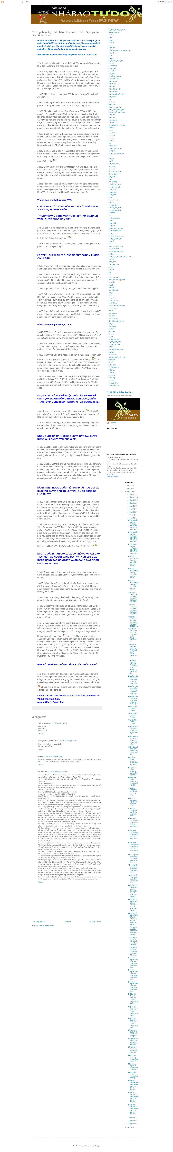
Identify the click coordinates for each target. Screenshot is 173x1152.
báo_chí (111, 63)
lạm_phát (112, 177)
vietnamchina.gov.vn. (116, 349)
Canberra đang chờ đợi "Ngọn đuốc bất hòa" (132, 791)
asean (111, 37)
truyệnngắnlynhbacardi (117, 306)
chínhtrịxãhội (113, 91)
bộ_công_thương (115, 76)
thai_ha (111, 259)
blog (110, 55)
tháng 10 (132, 500)
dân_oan (112, 138)
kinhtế (111, 161)
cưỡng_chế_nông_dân (117, 112)
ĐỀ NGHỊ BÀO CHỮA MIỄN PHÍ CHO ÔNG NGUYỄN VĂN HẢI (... (133, 525)
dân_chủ (112, 135)
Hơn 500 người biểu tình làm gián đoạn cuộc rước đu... (133, 962)
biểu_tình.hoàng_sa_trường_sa (120, 50)
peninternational (114, 218)
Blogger (97, 1146)
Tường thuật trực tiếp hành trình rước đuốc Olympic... (132, 931)
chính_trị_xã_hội (114, 89)
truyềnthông (113, 303)
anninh (111, 35)
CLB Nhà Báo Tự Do (119, 392)
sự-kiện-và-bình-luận (116, 251)
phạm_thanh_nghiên (116, 228)
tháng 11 (132, 497)
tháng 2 (131, 1121)
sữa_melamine (114, 249)
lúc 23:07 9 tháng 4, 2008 (67, 741)
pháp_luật (112, 223)
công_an (112, 102)
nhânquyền (113, 192)
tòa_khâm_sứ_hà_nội (116, 321)
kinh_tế (111, 159)
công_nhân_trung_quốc (117, 110)
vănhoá (111, 352)
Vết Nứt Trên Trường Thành (132, 708)
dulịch (111, 130)
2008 (129, 492)
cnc (110, 99)
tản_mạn (112, 331)
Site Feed (112, 422)
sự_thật (111, 254)
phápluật (112, 226)
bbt (110, 45)
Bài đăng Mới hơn (39, 922)
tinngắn (111, 285)
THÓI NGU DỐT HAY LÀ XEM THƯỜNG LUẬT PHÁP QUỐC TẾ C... (132, 635)
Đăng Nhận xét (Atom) (46, 925)
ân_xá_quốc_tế (114, 367)
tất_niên (111, 334)
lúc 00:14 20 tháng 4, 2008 (59, 772)
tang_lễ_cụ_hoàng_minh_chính (120, 256)
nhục (110, 197)
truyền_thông (113, 300)
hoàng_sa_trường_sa (116, 153)
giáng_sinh (112, 146)
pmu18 (111, 233)
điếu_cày (112, 370)
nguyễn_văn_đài (114, 187)
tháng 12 (132, 494)
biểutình (111, 53)
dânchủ (111, 141)
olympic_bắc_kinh (115, 210)
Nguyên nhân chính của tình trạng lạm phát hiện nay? (133, 679)
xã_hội (111, 362)
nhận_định (112, 195)
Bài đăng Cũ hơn (95, 922)
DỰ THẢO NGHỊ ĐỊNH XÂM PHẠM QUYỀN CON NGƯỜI (133, 1085)
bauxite (111, 43)
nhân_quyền (113, 189)
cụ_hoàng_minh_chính (117, 125)
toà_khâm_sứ (113, 290)
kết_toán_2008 (114, 164)
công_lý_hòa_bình (115, 107)
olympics (112, 213)
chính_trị (112, 86)
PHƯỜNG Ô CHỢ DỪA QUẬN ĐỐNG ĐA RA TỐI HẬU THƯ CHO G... (132, 891)
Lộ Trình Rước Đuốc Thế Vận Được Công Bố (133, 1033)
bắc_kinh (112, 73)
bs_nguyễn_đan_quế (116, 61)
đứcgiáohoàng (114, 385)
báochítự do (113, 66)
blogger (111, 58)
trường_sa (112, 308)
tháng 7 (131, 509)
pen (110, 215)
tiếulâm (111, 287)
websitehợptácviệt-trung (117, 357)
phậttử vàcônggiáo (115, 231)
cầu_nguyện (113, 120)
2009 (129, 489)
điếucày (111, 373)
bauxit (111, 40)
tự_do (111, 336)
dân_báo (112, 133)
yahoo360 (112, 365)
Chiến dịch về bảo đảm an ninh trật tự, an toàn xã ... (133, 730)
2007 (129, 1127)
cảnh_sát (112, 117)
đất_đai (111, 380)
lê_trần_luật (113, 174)
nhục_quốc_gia (114, 200)
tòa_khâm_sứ (113, 318)
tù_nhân (111, 329)
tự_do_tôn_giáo (114, 344)
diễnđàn (111, 128)
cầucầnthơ (112, 122)
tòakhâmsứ (112, 326)
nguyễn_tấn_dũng (115, 184)
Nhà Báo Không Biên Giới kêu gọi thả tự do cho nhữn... (133, 561)
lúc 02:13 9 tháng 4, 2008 (58, 723)
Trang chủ (67, 922)
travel (110, 295)
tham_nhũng (113, 262)
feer (110, 143)
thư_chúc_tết (113, 277)
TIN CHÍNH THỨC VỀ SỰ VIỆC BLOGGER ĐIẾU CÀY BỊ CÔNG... (133, 597)
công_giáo (112, 104)
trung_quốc (113, 298)
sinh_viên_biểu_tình (116, 246)
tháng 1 (131, 1124)
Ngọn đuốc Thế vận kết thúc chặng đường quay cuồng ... (133, 823)
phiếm (111, 220)
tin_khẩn (112, 282)
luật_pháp (112, 169)
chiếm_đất (112, 84)
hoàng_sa (112, 151)
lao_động (112, 166)
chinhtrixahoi (113, 81)
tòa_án (111, 324)
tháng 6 (131, 512)
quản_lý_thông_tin (115, 239)
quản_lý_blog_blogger (116, 236)
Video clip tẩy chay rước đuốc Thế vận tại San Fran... (133, 858)
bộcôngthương (114, 79)
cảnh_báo (112, 115)
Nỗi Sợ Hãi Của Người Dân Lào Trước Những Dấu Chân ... (133, 998)
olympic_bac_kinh (115, 208)
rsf (109, 244)
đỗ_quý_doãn (113, 383)
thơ (110, 272)
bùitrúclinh (112, 71)
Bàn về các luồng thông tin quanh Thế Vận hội (133, 761)
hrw (110, 156)
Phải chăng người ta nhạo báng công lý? (133, 1058)
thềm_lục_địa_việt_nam (117, 280)
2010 (129, 486)
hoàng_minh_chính (115, 148)
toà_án (111, 293)
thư (110, 275)
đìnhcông (112, 378)
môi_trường (113, 182)
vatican (111, 347)
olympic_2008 (113, 205)
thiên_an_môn (114, 264)
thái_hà (111, 269)
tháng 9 (131, 503)
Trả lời (40, 734)
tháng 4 (131, 518)
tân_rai (111, 311)
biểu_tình (112, 48)
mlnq (110, 179)
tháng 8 (131, 506)
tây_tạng (112, 316)
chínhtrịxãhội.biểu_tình (116, 94)
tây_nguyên (113, 313)
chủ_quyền (112, 97)
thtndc (111, 267)
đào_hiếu (112, 375)
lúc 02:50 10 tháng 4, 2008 (53, 756)
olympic (111, 202)
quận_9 (111, 241)
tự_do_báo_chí (114, 339)
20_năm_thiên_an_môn (117, 30)
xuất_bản (112, 360)
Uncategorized (114, 32)
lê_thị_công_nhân (115, 171)
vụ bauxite (112, 354)
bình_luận (112, 68)
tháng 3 (131, 1118)
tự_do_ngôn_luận (115, 342)
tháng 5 (131, 515)
